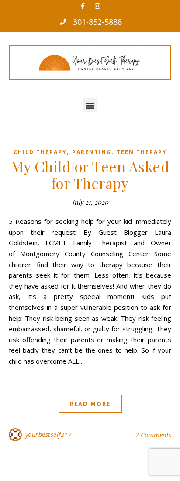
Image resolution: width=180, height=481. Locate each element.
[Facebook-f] (83, 6)
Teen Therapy (142, 152)
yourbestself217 (48, 434)
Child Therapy (40, 152)
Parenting (91, 152)
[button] (90, 105)
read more (90, 404)
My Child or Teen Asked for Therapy (90, 174)
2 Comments (153, 434)
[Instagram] (97, 6)
